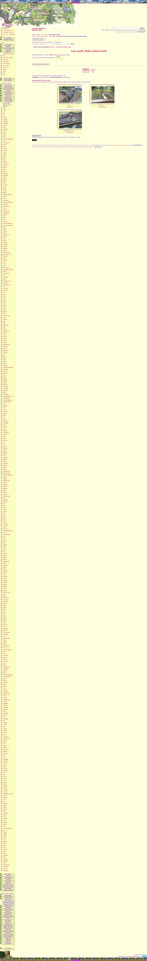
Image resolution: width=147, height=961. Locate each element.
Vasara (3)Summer (93, 70)
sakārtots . (63, 47)
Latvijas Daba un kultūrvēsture (38, 29)
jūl (93, 72)
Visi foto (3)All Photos (86, 69)
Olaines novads (57, 54)
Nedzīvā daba (40, 36)
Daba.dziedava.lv (9, 34)
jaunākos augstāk (85, 72)
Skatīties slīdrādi (36, 80)
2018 (68, 105)
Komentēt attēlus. (45, 80)
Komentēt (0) (69, 107)
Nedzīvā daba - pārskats (8, 54)
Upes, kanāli (44, 34)
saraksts (8, 30)
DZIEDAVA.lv (75, 2)
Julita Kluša (79, 86)
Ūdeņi (46, 36)
